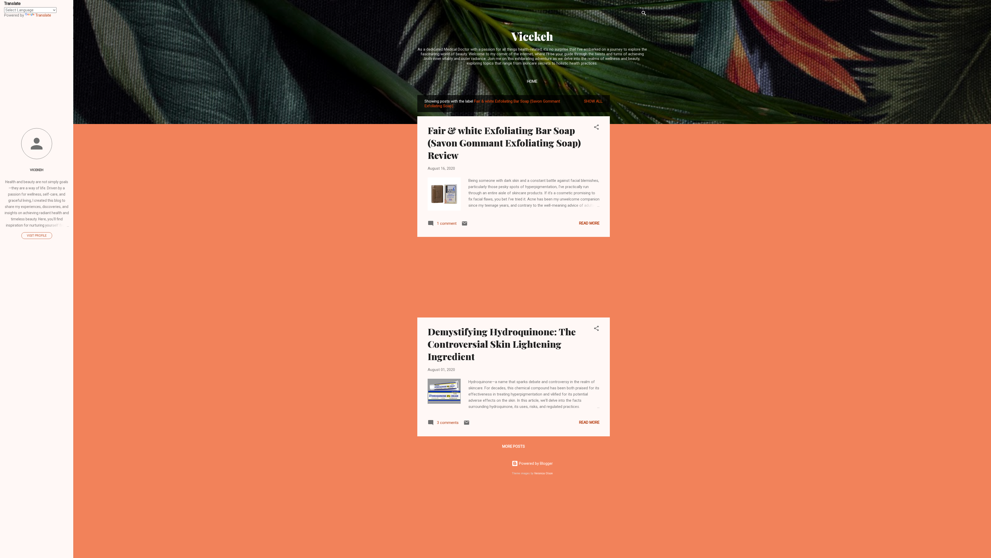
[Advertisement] (630, 172)
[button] (596, 128)
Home (532, 81)
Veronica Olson (543, 473)
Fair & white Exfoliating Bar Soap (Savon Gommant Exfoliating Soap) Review (504, 142)
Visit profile (37, 235)
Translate (43, 15)
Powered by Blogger (535, 463)
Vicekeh (532, 36)
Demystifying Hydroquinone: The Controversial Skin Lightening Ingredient (502, 343)
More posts (513, 446)
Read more (589, 223)
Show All (593, 101)
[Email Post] (464, 225)
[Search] (644, 14)
